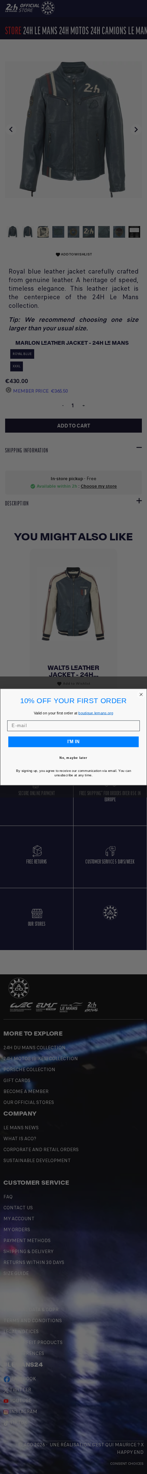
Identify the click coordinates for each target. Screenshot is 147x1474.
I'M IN (73, 741)
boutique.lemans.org (95, 713)
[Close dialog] (141, 694)
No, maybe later (73, 758)
